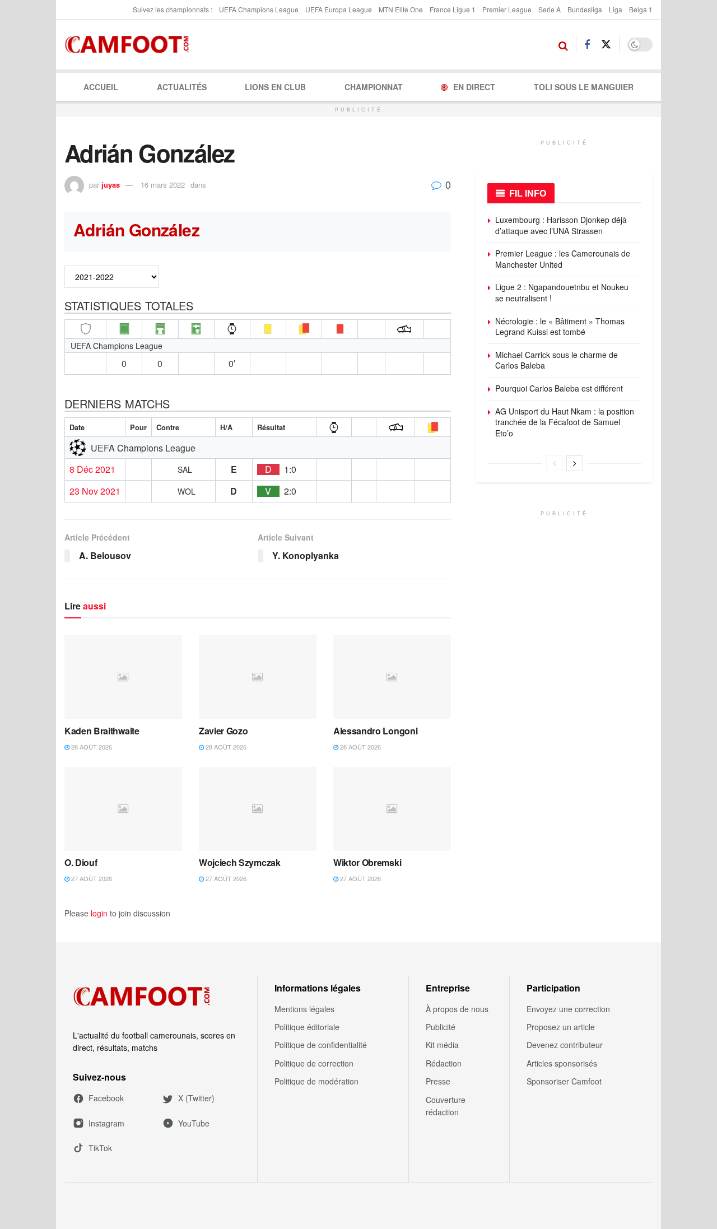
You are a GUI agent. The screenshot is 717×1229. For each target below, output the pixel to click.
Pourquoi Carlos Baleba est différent (559, 388)
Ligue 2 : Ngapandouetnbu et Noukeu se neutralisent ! (561, 292)
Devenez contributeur (565, 1044)
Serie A (549, 9)
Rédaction (444, 1063)
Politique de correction (313, 1063)
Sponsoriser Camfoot (564, 1081)
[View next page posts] (574, 463)
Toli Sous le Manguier (584, 86)
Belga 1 (641, 9)
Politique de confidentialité (320, 1044)
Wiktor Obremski (367, 862)
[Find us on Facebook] (587, 45)
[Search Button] (563, 45)
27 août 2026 (90, 878)
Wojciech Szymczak (240, 862)
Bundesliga (584, 9)
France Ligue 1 (453, 9)
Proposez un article (561, 1026)
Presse (438, 1081)
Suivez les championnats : (172, 9)
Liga (615, 9)
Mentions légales (304, 1008)
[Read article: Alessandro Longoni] (392, 677)
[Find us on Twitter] (606, 44)
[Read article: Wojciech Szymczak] (257, 809)
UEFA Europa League (338, 9)
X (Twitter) (196, 1098)
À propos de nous (457, 1008)
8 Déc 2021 (92, 469)
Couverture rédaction (445, 1106)
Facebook (106, 1098)
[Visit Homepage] (130, 45)
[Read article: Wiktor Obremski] (392, 809)
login (99, 913)
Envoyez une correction (568, 1008)
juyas (110, 184)
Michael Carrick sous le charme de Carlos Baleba (556, 360)
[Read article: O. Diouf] (123, 809)
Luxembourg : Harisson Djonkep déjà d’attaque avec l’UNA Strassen (561, 225)
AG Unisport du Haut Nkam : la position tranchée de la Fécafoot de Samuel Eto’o (564, 422)
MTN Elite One (401, 9)
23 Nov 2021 (94, 491)
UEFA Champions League (259, 9)
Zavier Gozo (223, 730)
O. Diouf (80, 862)
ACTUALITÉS (182, 86)
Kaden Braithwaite (101, 730)
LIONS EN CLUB (275, 86)
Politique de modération (316, 1081)
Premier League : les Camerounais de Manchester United (562, 259)
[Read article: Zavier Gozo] (257, 677)
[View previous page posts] (554, 463)
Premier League (507, 9)
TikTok (100, 1147)
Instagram (106, 1123)
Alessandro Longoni (375, 730)
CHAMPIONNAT (373, 86)
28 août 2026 (90, 746)
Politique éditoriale (306, 1026)
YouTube (193, 1123)
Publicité (440, 1026)
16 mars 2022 (163, 184)
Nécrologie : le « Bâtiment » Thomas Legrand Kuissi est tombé (560, 326)
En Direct (474, 86)
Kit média (442, 1044)
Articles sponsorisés (562, 1063)
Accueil (100, 86)
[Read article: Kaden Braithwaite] (123, 677)
